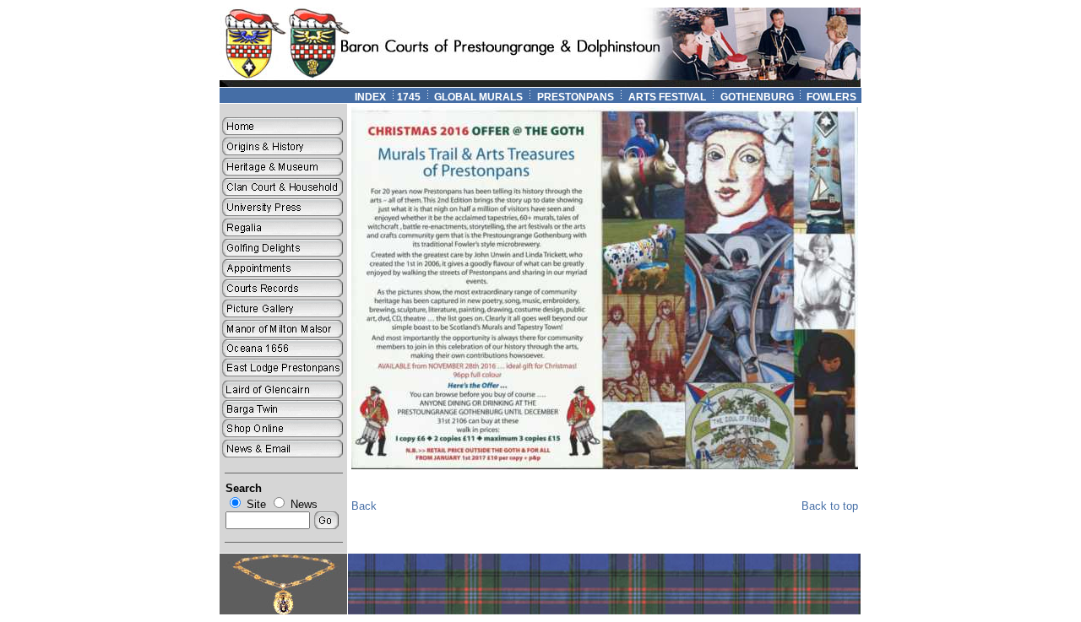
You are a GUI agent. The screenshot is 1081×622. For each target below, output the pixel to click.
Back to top (829, 506)
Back (364, 506)
